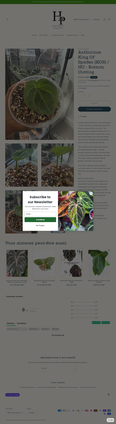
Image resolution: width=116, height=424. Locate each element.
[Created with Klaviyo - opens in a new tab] (58, 232)
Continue (40, 219)
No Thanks (40, 226)
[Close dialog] (91, 193)
